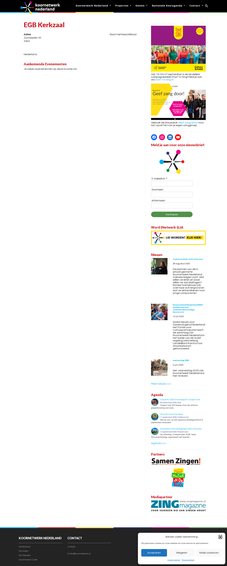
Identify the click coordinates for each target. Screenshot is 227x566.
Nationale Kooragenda (167, 5)
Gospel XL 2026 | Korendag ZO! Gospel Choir (180, 399)
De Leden (23, 550)
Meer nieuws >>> (161, 383)
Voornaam (157, 189)
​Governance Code (28, 559)
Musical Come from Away (171, 414)
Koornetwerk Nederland (92, 5)
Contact (195, 5)
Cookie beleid (174, 560)
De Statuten (25, 555)
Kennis (140, 5)
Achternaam (158, 200)
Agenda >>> (158, 443)
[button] (220, 537)
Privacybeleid (188, 560)
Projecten (122, 5)
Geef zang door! (188, 122)
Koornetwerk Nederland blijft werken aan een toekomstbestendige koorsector (188, 308)
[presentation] (159, 266)
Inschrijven (172, 214)
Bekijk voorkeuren (209, 553)
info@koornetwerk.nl (79, 553)
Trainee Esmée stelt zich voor (188, 259)
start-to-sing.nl (164, 79)
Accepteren (154, 553)
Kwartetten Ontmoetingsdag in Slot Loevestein (181, 428)
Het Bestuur (25, 546)
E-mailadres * (159, 178)
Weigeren (181, 553)
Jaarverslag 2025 (181, 360)
